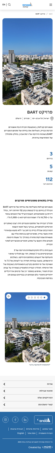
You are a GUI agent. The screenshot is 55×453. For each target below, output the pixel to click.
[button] (44, 297)
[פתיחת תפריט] (51, 5)
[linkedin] (25, 420)
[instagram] (5, 420)
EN (3, 5)
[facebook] (15, 420)
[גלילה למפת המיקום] (52, 118)
